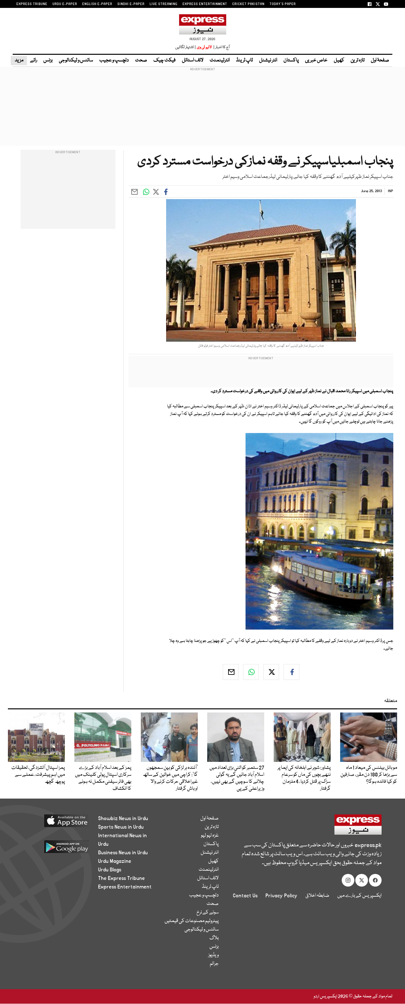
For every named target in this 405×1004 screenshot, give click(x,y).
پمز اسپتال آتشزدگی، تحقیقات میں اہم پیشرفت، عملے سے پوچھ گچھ (38, 775)
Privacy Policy (281, 896)
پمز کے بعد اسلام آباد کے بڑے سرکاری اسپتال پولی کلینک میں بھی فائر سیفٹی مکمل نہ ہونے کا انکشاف (103, 778)
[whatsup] (251, 672)
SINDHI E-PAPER (131, 4)
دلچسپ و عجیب (114, 60)
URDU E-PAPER (65, 4)
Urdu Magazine (114, 861)
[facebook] (291, 672)
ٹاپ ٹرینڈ (244, 60)
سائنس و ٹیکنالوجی (76, 60)
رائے (33, 60)
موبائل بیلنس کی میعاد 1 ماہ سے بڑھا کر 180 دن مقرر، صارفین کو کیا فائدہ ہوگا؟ (368, 775)
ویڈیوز (213, 955)
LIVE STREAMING (164, 4)
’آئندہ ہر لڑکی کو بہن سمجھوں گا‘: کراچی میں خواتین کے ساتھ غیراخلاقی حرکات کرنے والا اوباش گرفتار (170, 778)
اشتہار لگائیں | (185, 47)
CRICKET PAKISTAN (248, 4)
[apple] (56, 823)
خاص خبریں (316, 60)
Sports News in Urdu (121, 827)
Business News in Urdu (123, 853)
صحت (141, 60)
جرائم (214, 964)
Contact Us (245, 896)
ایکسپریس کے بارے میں (359, 896)
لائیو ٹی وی (204, 47)
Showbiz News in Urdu (123, 818)
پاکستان (291, 60)
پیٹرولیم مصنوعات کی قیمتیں (192, 921)
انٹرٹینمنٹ (220, 60)
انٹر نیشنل (268, 60)
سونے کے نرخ (207, 912)
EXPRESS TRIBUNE (31, 4)
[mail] (231, 672)
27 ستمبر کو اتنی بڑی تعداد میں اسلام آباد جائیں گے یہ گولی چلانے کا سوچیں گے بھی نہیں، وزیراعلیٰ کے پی (236, 778)
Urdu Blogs (109, 870)
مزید (18, 60)
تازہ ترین (357, 60)
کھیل (339, 60)
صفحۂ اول (380, 60)
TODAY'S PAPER (283, 4)
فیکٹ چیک (164, 60)
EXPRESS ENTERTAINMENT (205, 4)
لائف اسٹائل (192, 60)
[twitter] (271, 672)
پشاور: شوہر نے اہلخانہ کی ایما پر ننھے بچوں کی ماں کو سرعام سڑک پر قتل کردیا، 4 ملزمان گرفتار (304, 778)
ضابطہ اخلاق (317, 896)
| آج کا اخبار (221, 47)
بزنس (48, 60)
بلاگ (214, 938)
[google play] (56, 849)
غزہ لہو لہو (210, 835)
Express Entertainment (125, 887)
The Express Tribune (121, 878)
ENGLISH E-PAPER (97, 4)
